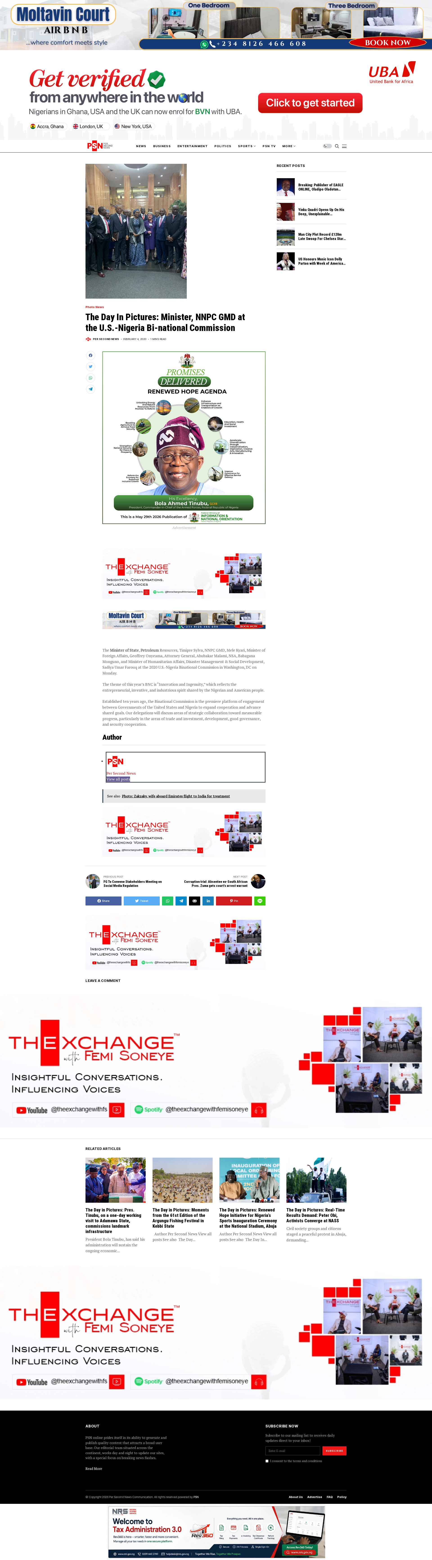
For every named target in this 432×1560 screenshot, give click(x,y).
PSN (196, 1497)
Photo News (95, 307)
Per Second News (106, 339)
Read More (94, 1468)
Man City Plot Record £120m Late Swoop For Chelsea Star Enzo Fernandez (320, 238)
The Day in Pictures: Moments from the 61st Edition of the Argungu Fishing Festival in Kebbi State (181, 1218)
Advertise (314, 1497)
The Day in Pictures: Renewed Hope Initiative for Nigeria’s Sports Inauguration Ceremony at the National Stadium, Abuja (248, 1218)
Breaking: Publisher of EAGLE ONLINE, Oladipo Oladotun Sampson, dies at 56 (320, 189)
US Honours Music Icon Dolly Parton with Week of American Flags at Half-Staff (321, 263)
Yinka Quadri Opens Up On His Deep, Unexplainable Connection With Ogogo (321, 214)
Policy (341, 1497)
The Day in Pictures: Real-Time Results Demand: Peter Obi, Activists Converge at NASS (315, 1215)
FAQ (330, 1497)
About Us (296, 1497)
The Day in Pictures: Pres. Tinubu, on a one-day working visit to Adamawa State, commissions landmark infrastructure (113, 1220)
